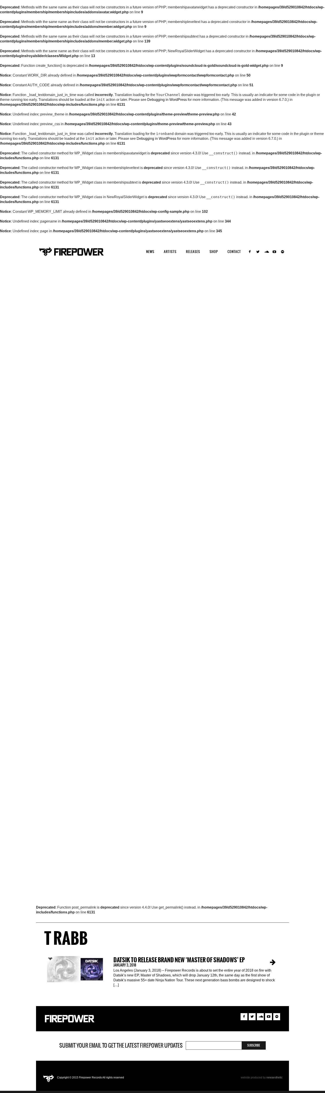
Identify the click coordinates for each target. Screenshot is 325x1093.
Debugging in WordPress (167, 100)
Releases (193, 251)
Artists (170, 251)
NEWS (150, 251)
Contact (234, 251)
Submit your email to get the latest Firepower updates (121, 1045)
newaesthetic (274, 1077)
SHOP (214, 251)
